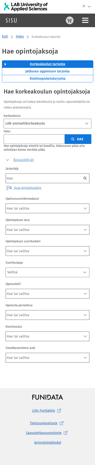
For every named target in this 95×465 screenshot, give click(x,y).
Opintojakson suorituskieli (23, 241)
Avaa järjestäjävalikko (27, 187)
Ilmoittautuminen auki (20, 348)
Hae (80, 139)
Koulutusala (14, 326)
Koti (5, 36)
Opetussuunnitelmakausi (22, 198)
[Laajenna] (85, 208)
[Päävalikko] (85, 20)
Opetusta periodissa (19, 305)
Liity (43, 411)
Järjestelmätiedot (47, 443)
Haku (20, 36)
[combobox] (47, 123)
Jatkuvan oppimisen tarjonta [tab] (47, 71)
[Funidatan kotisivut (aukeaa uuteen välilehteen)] (47, 397)
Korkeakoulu (12, 116)
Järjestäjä (12, 168)
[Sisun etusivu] (11, 20)
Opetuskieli (13, 284)
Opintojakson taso (18, 220)
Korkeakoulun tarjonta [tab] (47, 64)
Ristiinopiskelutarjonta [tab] (48, 79)
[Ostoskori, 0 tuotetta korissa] (70, 20)
